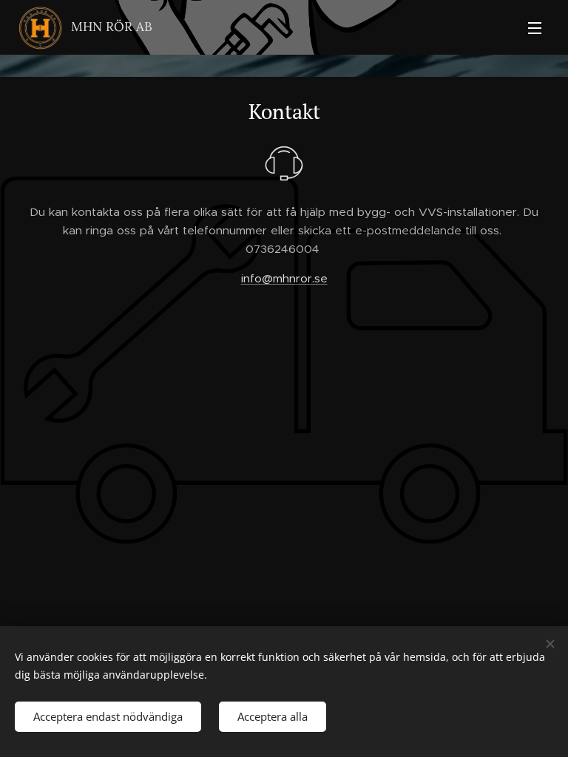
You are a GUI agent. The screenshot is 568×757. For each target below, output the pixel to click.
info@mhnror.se (284, 278)
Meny (535, 27)
